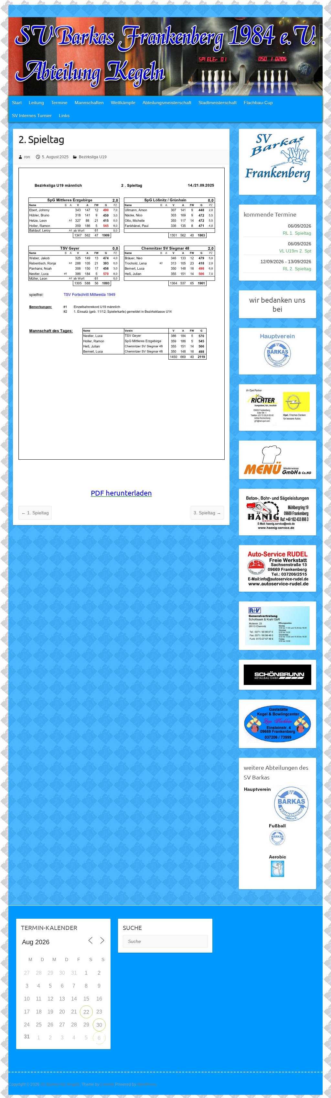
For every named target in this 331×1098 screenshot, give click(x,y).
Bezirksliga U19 (93, 157)
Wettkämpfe (123, 102)
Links (64, 115)
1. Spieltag (35, 512)
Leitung (36, 102)
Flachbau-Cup (258, 102)
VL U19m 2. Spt (295, 250)
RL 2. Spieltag (297, 268)
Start (17, 102)
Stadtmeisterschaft (217, 102)
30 (99, 1025)
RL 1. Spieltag (297, 233)
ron (27, 157)
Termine (59, 102)
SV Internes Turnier (32, 115)
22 (86, 1012)
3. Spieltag (207, 512)
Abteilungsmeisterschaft (167, 102)
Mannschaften (89, 102)
